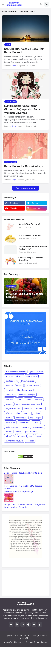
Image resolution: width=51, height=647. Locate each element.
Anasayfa (8, 642)
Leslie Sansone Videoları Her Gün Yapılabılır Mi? (32, 248)
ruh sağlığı (10, 436)
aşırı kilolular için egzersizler (28, 404)
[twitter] (11, 624)
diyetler (9, 418)
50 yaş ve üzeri (36, 372)
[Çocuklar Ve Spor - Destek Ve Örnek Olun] (10, 261)
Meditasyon (11, 395)
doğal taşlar (21, 418)
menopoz (25, 427)
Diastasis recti (12, 381)
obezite (9, 432)
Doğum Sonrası (27, 381)
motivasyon (38, 427)
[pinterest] (28, 624)
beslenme (40, 409)
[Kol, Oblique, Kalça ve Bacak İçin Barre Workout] (25, 28)
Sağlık (19, 399)
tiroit (31, 436)
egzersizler (10, 422)
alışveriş (38, 399)
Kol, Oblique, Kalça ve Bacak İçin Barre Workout (24, 50)
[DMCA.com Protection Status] (25, 457)
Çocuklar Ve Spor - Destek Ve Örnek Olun (30, 259)
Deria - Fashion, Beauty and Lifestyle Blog (23, 473)
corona (27, 413)
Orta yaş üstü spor (27, 395)
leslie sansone (12, 427)
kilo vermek (24, 422)
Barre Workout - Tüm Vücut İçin (23, 166)
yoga (38, 436)
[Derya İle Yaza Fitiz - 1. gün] (10, 227)
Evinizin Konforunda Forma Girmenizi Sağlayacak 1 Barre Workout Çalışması (22, 109)
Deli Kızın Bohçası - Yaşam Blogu (18, 491)
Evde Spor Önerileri (14, 385)
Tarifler (28, 399)
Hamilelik (10, 390)
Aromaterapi (31, 376)
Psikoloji (9, 399)
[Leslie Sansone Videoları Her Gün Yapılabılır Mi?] (10, 249)
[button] (3, 4)
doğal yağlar (35, 418)
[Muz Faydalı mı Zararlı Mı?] (10, 238)
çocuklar (30, 441)
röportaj (21, 436)
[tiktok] (40, 624)
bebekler (28, 409)
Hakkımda (18, 642)
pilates (18, 432)
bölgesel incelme (13, 413)
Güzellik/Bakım (32, 385)
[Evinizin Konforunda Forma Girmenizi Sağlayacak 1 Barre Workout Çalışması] (25, 85)
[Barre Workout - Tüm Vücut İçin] (25, 146)
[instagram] (22, 624)
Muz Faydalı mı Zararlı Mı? (29, 235)
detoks (37, 413)
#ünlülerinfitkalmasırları (16, 372)
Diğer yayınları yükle (24, 188)
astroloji (9, 404)
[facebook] (17, 624)
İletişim (44, 642)
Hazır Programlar (24, 390)
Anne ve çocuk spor (14, 376)
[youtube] (34, 624)
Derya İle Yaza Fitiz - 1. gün (29, 224)
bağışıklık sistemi (13, 409)
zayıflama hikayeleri (14, 441)
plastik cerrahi (31, 432)
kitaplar (36, 422)
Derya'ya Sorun (32, 642)
